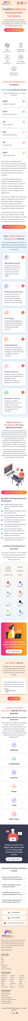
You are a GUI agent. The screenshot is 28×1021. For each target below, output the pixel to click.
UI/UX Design (14, 320)
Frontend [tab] (8, 567)
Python (20, 981)
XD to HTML (21, 987)
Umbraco (3, 981)
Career (2, 961)
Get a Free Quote (14, 859)
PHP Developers (4, 995)
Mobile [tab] (20, 575)
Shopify (21, 979)
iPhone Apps (22, 977)
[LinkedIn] (14, 1013)
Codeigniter (13, 983)
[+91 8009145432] (22, 3)
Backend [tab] (19, 567)
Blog (2, 957)
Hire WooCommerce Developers (8, 999)
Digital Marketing (14, 347)
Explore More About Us (14, 227)
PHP (11, 985)
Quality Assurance (14, 373)
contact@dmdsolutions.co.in (15, 923)
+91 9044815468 (15, 918)
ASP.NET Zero (4, 977)
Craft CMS (21, 975)
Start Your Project (14, 30)
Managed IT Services (14, 401)
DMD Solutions (16, 1008)
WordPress (12, 987)
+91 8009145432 (15, 912)
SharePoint (12, 975)
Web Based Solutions (14, 266)
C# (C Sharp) (4, 987)
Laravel (11, 981)
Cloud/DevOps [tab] (8, 575)
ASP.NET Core (4, 975)
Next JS (20, 983)
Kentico (3, 983)
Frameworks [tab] (20, 571)
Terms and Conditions (6, 969)
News (2, 959)
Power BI (12, 977)
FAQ (2, 963)
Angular (12, 979)
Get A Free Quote (14, 651)
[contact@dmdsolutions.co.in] (18, 3)
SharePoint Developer (6, 1003)
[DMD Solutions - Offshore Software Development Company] (6, 3)
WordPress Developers (6, 997)
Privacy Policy (4, 965)
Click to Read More (6, 950)
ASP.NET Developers (5, 993)
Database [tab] (8, 571)
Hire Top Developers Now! (14, 492)
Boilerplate (3, 979)
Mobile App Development (14, 294)
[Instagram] (17, 1013)
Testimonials (14, 698)
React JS (21, 985)
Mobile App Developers (6, 1001)
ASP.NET (3, 985)
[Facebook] (11, 1013)
